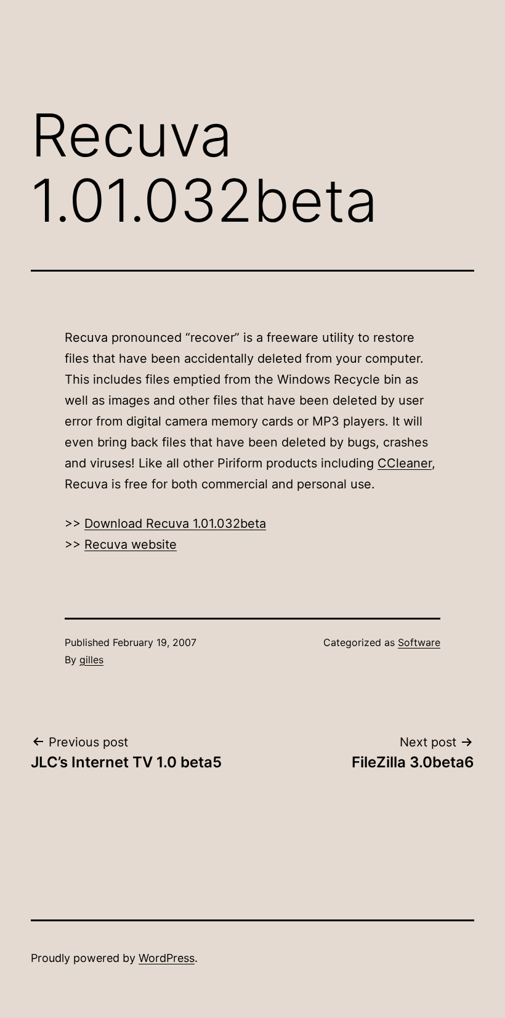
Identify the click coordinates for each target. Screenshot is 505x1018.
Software (419, 642)
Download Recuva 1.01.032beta (175, 523)
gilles (91, 659)
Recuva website (130, 544)
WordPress (167, 957)
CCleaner (405, 463)
